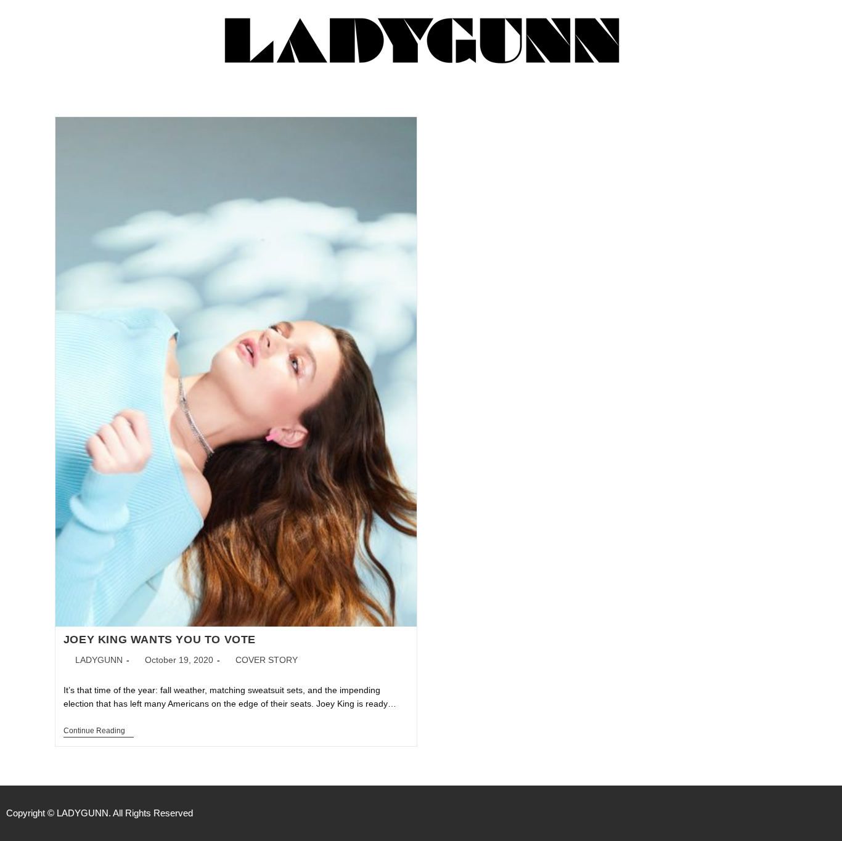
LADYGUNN (99, 660)
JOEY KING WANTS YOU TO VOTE (159, 639)
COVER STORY (266, 660)
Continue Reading (98, 730)
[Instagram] (830, 813)
